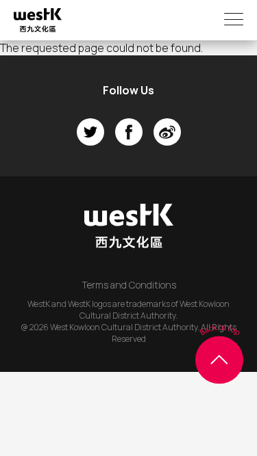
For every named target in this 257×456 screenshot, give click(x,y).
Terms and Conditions (129, 284)
